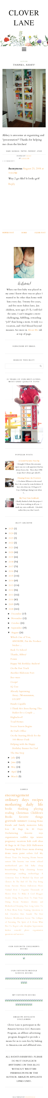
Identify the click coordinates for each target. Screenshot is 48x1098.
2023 (11, 538)
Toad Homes (16, 721)
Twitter (24, 151)
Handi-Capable (18, 703)
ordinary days (17, 799)
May (13, 767)
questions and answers (14, 934)
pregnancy (10, 841)
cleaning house (35, 869)
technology (33, 873)
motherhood (11, 865)
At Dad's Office (18, 731)
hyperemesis (38, 926)
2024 (11, 533)
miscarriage (10, 873)
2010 (11, 599)
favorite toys (34, 833)
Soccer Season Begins (21, 726)
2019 (11, 557)
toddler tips (27, 837)
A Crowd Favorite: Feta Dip (29, 461)
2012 (11, 590)
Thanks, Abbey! (18, 654)
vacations (21, 841)
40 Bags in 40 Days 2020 (18, 845)
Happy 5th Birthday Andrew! (25, 663)
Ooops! (14, 682)
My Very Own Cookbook (29, 498)
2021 (11, 547)
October (15, 623)
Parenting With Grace (16, 849)
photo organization (33, 930)
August (15, 632)
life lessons (18, 861)
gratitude (10, 821)
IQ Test (14, 686)
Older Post (40, 233)
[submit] (41, 366)
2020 (11, 552)
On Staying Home (27, 857)
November (17, 618)
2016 (11, 571)
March (15, 776)
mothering (13, 804)
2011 (11, 594)
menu (31, 849)
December (16, 613)
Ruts (22, 914)
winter (39, 837)
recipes (37, 799)
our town (30, 861)
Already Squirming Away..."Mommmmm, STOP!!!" (22, 695)
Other (39, 151)
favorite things (31, 817)
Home (24, 233)
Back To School (18, 649)
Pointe (13, 659)
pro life (23, 865)
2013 (11, 585)
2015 (11, 575)
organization (11, 837)
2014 (11, 580)
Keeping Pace (22, 906)
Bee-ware (15, 677)
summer (22, 821)
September (17, 627)
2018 (11, 561)
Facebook (15, 151)
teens (15, 853)
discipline (28, 926)
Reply (11, 184)
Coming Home (35, 821)
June (13, 762)
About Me (33, 330)
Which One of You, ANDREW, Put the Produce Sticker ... (25, 641)
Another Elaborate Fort (22, 672)
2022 (11, 542)
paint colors (26, 853)
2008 (11, 609)
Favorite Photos (19, 886)
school (40, 861)
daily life (34, 804)
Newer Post (8, 233)
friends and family (15, 825)
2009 (11, 604)
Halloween (37, 845)
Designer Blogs (30, 1097)
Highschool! (16, 717)
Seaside (29, 914)
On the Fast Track (19, 668)
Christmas (22, 813)
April (14, 771)
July (13, 757)
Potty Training (24, 910)
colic (21, 926)
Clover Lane (24, 17)
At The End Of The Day (25, 882)
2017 (11, 566)
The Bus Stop (17, 752)
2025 (11, 528)
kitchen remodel (13, 930)
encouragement (17, 795)
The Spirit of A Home (27, 922)
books (8, 809)
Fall (36, 853)
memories (32, 825)
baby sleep (37, 865)
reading (22, 873)
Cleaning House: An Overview (29, 478)
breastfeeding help (14, 869)
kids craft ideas (35, 841)
